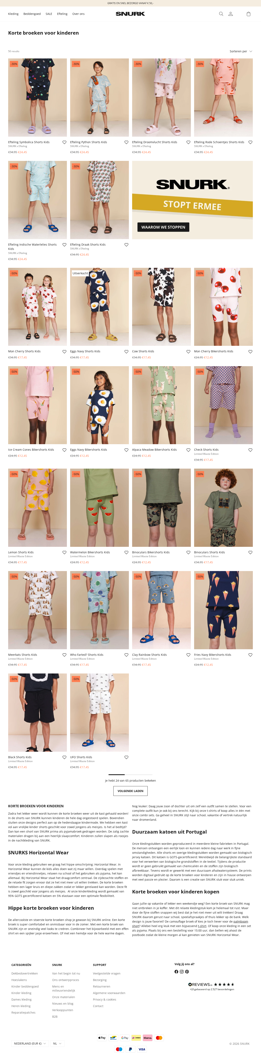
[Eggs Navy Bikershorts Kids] (99, 405)
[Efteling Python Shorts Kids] (99, 97)
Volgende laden (130, 791)
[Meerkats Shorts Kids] (37, 610)
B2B (55, 1016)
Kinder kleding (21, 993)
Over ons (78, 14)
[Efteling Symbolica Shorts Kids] (37, 97)
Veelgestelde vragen (107, 973)
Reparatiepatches (23, 1012)
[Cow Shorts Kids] (161, 307)
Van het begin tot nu (66, 973)
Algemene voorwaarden (109, 993)
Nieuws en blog (62, 1003)
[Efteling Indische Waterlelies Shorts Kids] (37, 200)
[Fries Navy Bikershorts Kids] (223, 610)
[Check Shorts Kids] (223, 405)
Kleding (13, 14)
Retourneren (101, 986)
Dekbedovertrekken (24, 973)
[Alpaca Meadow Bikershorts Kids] (161, 405)
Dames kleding (21, 999)
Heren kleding (21, 1006)
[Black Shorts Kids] (37, 712)
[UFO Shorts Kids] (99, 712)
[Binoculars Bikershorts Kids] (161, 508)
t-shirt (202, 926)
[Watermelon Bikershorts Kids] (99, 508)
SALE (49, 14)
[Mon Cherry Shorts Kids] (37, 307)
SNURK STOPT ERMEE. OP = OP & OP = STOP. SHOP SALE (185, 3)
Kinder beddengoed (25, 986)
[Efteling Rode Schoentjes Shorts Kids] (223, 97)
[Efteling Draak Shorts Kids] (99, 200)
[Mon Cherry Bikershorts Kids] (223, 307)
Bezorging (100, 980)
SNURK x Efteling (17, 146)
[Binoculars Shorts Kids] (223, 508)
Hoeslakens (19, 980)
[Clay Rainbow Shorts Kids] (161, 610)
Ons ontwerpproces (65, 980)
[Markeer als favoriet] (64, 142)
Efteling (62, 14)
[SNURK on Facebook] (176, 971)
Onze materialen (63, 997)
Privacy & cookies (104, 999)
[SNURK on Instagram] (182, 971)
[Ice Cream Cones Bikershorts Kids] (37, 405)
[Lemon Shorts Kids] (37, 508)
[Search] (221, 14)
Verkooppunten (62, 1010)
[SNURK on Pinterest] (187, 971)
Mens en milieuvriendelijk (63, 988)
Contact (98, 1006)
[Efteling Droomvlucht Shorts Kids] (161, 97)
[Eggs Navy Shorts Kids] (99, 307)
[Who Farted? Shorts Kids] (99, 610)
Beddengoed (32, 14)
